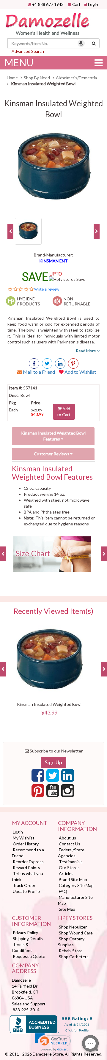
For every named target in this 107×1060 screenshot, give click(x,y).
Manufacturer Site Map (75, 900)
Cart (76, 4)
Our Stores (69, 867)
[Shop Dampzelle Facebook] (38, 777)
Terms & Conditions (22, 947)
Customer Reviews (52, 453)
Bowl (25, 395)
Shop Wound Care (76, 932)
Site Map (67, 909)
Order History (26, 843)
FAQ (63, 891)
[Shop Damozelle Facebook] (34, 363)
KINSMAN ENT (53, 260)
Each (13, 409)
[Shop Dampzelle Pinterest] (38, 792)
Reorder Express (28, 861)
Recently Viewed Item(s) (53, 611)
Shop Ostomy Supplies (71, 941)
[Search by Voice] (81, 43)
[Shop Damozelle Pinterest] (73, 363)
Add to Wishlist (80, 372)
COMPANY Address (25, 969)
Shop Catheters (74, 956)
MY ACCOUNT (29, 823)
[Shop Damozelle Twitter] (60, 363)
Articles (66, 873)
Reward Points (26, 867)
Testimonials (71, 861)
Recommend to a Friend (28, 852)
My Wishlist (23, 837)
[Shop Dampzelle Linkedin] (67, 777)
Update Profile (26, 891)
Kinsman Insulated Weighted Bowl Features (53, 435)
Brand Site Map (73, 879)
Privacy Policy (25, 932)
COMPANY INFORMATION (76, 826)
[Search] (94, 43)
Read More (86, 350)
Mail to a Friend (38, 372)
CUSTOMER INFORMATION (30, 921)
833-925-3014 (26, 1009)
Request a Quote (29, 956)
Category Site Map (76, 885)
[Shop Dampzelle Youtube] (52, 792)
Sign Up (53, 762)
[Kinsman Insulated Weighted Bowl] (53, 169)
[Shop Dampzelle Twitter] (52, 777)
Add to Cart (63, 411)
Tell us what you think (27, 876)
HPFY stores (75, 918)
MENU (19, 62)
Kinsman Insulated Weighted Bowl (49, 704)
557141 (29, 387)
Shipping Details (28, 938)
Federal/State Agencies (71, 852)
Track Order (24, 885)
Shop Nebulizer (73, 926)
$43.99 (37, 414)
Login (93, 4)
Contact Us (69, 843)
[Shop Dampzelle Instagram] (67, 792)
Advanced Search (28, 51)
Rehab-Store (71, 950)
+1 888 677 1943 (48, 4)
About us (67, 837)
